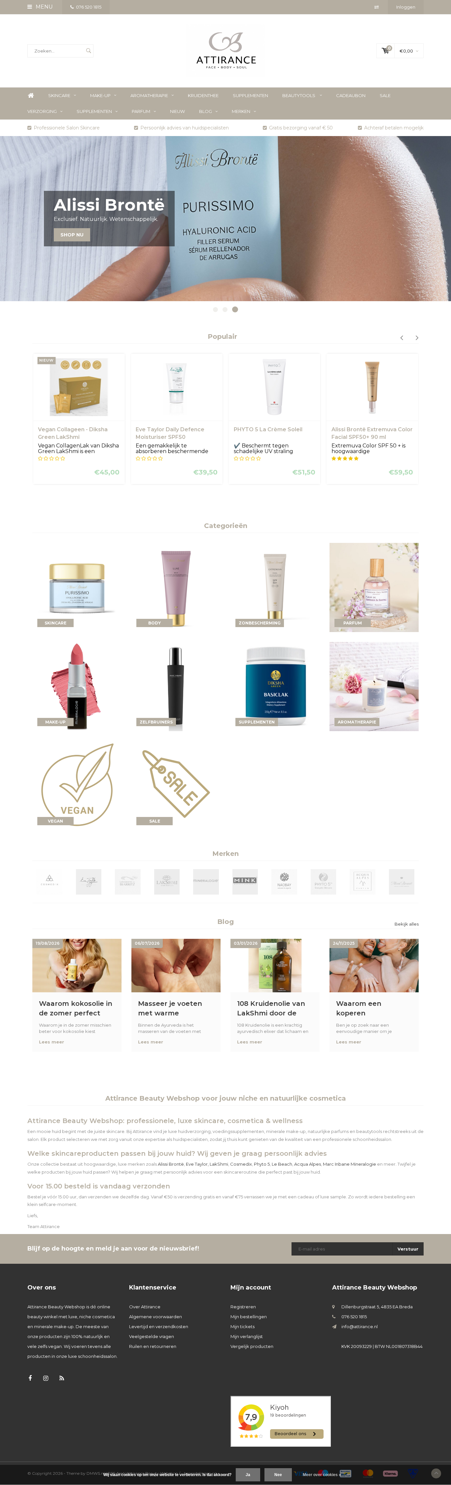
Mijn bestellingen (248, 1316)
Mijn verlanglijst (246, 1336)
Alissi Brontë (171, 1164)
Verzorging (42, 111)
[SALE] (176, 785)
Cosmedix (241, 1164)
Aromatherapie (149, 95)
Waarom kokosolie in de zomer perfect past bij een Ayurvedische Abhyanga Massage (75, 1008)
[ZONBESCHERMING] (275, 586)
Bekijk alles (407, 924)
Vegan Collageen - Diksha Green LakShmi (73, 433)
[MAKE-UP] (76, 686)
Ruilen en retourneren (152, 1346)
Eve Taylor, (197, 1164)
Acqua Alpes (307, 1164)
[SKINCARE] (76, 586)
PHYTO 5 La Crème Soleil (268, 429)
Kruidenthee (203, 95)
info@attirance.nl (359, 1326)
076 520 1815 (88, 7)
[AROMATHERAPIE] (374, 686)
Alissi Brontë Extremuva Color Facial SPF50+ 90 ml (372, 433)
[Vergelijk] (376, 7)
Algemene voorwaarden (155, 1316)
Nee (278, 1474)
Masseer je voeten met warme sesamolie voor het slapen (171, 1008)
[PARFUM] (374, 586)
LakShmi (219, 1164)
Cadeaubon (350, 95)
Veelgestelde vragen (151, 1336)
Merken (241, 111)
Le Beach (282, 1164)
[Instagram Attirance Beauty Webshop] (45, 1378)
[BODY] (176, 586)
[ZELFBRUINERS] (176, 686)
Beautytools (299, 95)
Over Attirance (144, 1306)
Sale (385, 95)
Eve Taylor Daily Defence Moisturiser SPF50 (170, 433)
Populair (222, 336)
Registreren (243, 1306)
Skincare (59, 95)
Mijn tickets (242, 1326)
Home (31, 96)
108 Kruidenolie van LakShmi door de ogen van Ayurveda (271, 1008)
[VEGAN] (76, 785)
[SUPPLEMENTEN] (275, 686)
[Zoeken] (88, 50)
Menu (43, 7)
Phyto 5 (262, 1164)
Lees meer (51, 1041)
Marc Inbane (336, 1164)
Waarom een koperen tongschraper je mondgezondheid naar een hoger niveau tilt (367, 1008)
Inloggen (405, 7)
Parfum (141, 111)
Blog (205, 111)
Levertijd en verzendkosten (158, 1326)
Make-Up (100, 95)
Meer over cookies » (322, 1474)
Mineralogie (363, 1164)
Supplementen (250, 95)
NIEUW (177, 111)
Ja (248, 1474)
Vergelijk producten (251, 1346)
